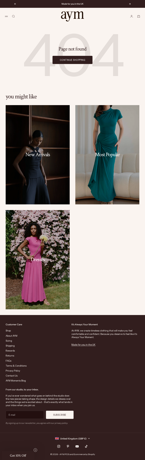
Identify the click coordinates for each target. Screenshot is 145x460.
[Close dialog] (137, 182)
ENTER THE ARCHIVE (107, 253)
